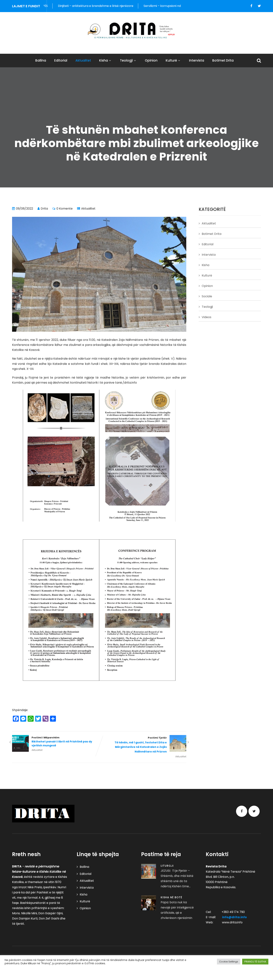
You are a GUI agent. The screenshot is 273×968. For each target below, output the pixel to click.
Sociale (207, 296)
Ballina (40, 60)
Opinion (151, 60)
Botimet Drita (223, 60)
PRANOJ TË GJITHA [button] (255, 961)
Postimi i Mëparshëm (62, 741)
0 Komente (64, 208)
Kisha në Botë (171, 897)
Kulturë (171, 60)
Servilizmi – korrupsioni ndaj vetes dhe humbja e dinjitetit (143, 6)
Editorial (60, 60)
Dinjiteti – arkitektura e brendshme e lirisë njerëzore (54, 6)
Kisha (103, 60)
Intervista (196, 60)
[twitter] (259, 6)
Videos (206, 317)
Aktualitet (83, 60)
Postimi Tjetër (141, 744)
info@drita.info (234, 917)
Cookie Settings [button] (228, 961)
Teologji (126, 60)
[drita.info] (136, 30)
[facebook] (251, 6)
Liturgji (167, 866)
